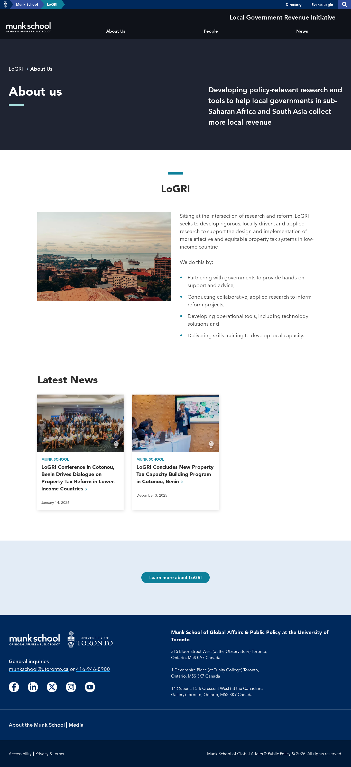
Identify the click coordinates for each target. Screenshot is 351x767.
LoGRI (52, 4)
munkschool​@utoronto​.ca (39, 669)
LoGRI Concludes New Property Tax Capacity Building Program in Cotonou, (175, 474)
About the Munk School (37, 725)
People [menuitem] (211, 31)
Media (76, 725)
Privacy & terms (49, 753)
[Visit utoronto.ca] (5, 4)
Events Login (322, 4)
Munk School (27, 4)
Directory (293, 4)
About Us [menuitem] (115, 31)
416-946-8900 (93, 669)
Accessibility (20, 753)
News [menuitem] (302, 31)
